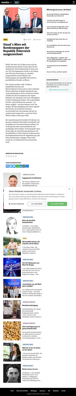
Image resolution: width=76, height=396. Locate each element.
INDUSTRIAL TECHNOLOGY (29, 302)
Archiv (12, 391)
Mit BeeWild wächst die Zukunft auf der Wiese (31, 243)
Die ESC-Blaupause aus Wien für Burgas (30, 264)
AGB (49, 391)
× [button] (69, 189)
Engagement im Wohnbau (31, 178)
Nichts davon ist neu (30, 369)
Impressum (42, 391)
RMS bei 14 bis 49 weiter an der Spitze (31, 349)
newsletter (52, 80)
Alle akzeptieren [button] (57, 204)
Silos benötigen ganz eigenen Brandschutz (31, 328)
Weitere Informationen (39, 199)
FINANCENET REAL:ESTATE (29, 174)
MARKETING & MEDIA (28, 217)
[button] (16, 204)
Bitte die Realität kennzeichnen (28, 221)
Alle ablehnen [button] (36, 204)
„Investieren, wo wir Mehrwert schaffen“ (32, 285)
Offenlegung (34, 391)
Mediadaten (56, 391)
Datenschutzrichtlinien (22, 391)
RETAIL (5, 39)
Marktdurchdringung (30, 305)
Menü (74, 2)
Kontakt (63, 391)
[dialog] (38, 198)
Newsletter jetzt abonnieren (58, 90)
